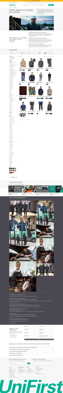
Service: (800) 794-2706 (13, 335)
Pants (10, 89)
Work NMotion (12, 137)
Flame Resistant (12, 84)
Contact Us (10, 368)
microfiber (11, 155)
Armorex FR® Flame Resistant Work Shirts (23, 68)
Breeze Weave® (12, 118)
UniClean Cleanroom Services (22, 371)
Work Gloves (11, 81)
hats (10, 150)
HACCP (11, 85)
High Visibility (11, 86)
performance (11, 157)
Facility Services (11, 370)
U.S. (10, 114)
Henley (11, 151)
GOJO (11, 122)
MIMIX (11, 125)
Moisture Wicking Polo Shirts (23, 111)
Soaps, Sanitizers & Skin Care (13, 64)
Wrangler (11, 138)
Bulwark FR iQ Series (12, 120)
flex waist (11, 149)
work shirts (46, 34)
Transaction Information (12, 376)
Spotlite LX (11, 129)
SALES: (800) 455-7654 (39, 368)
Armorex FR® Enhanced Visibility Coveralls (40, 82)
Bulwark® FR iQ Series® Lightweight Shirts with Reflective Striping (31, 69)
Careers (44, 2)
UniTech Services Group (21, 370)
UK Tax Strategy (29, 372)
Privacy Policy (29, 368)
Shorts (11, 91)
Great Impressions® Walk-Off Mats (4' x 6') (23, 96)
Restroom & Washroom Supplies (13, 63)
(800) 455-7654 (12, 2)
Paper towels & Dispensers (13, 72)
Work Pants (11, 108)
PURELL (11, 127)
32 (26, 119)
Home (9, 7)
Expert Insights (40, 2)
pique (10, 158)
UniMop (11, 133)
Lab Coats (11, 87)
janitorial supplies (12, 152)
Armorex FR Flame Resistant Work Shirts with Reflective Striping (32, 83)
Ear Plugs (11, 77)
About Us (34, 2)
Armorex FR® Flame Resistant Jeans (23, 82)
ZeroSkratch (11, 139)
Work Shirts (11, 109)
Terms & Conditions (30, 369)
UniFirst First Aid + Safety (21, 369)
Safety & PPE (11, 60)
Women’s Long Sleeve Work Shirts (49, 111)
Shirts (10, 90)
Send (39, 339)
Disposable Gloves (12, 76)
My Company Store (12, 373)
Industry (12, 7)
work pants (49, 34)
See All (10, 93)
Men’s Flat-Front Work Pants (31, 111)
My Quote (50, 2)
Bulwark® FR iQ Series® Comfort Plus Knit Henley (40, 68)
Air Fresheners (12, 65)
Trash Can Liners (12, 74)
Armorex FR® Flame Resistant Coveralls (49, 82)
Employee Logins (11, 374)
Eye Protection (12, 78)
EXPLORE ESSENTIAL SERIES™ (35, 0)
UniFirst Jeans (38, 111)
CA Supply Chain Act (30, 370)
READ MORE (10, 194)
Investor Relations (11, 375)
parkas (33, 35)
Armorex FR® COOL (12, 117)
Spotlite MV (11, 130)
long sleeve (11, 153)
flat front (11, 148)
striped (11, 163)
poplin (11, 160)
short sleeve (11, 162)
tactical (11, 164)
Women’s (11, 92)
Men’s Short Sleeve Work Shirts (49, 96)
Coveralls (11, 83)
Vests (10, 107)
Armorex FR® (11, 116)
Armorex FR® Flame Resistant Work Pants (49, 68)
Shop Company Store (29, 2)
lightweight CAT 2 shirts (36, 40)
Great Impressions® (12, 123)
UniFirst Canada (20, 368)
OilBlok (11, 156)
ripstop (11, 161)
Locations (37, 2)
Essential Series (12, 121)
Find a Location (38, 370)
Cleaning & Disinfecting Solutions (13, 66)
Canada (11, 113)
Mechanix (11, 124)
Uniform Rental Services (12, 369)
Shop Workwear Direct (12, 371)
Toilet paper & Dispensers (13, 73)
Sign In (53, 2)
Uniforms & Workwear (12, 57)
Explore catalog (41, 14)
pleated (11, 159)
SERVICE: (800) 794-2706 (39, 369)
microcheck (11, 154)
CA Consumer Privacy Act (30, 371)
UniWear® (11, 135)
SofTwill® (11, 128)
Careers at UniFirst (11, 372)
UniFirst (11, 132)
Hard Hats (11, 80)
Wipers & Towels (12, 75)
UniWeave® (11, 136)
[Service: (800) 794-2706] (9, 335)
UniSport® (11, 134)
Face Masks (11, 79)
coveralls (36, 35)
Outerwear (11, 88)
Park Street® (11, 126)
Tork (10, 131)
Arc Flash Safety (12, 82)
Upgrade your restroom (26, 0)
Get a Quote (47, 2)
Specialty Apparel (20, 372)
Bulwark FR (11, 119)
